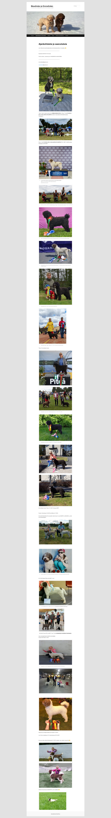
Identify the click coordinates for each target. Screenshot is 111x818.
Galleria (49, 35)
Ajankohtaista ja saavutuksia (41, 35)
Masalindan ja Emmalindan (42, 6)
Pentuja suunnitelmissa (60, 35)
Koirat (53, 35)
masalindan (41, 64)
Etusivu (32, 35)
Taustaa (66, 35)
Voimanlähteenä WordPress (55, 813)
